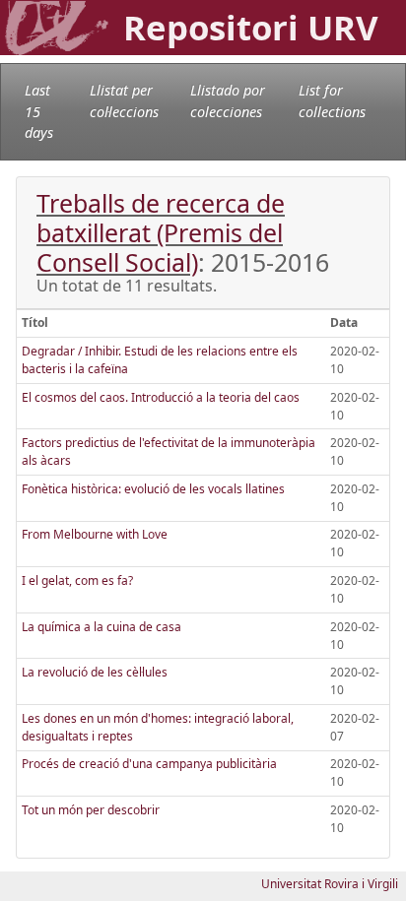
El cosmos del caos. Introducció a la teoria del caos (161, 397)
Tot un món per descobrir (91, 810)
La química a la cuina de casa (101, 626)
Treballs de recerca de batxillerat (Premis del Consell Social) (160, 232)
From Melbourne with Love (95, 534)
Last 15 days (39, 111)
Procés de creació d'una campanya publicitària (149, 763)
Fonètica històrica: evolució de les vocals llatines (153, 489)
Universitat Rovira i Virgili (329, 883)
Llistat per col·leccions (124, 101)
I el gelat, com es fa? (77, 580)
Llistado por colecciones (227, 101)
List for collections (332, 101)
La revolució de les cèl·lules (95, 672)
